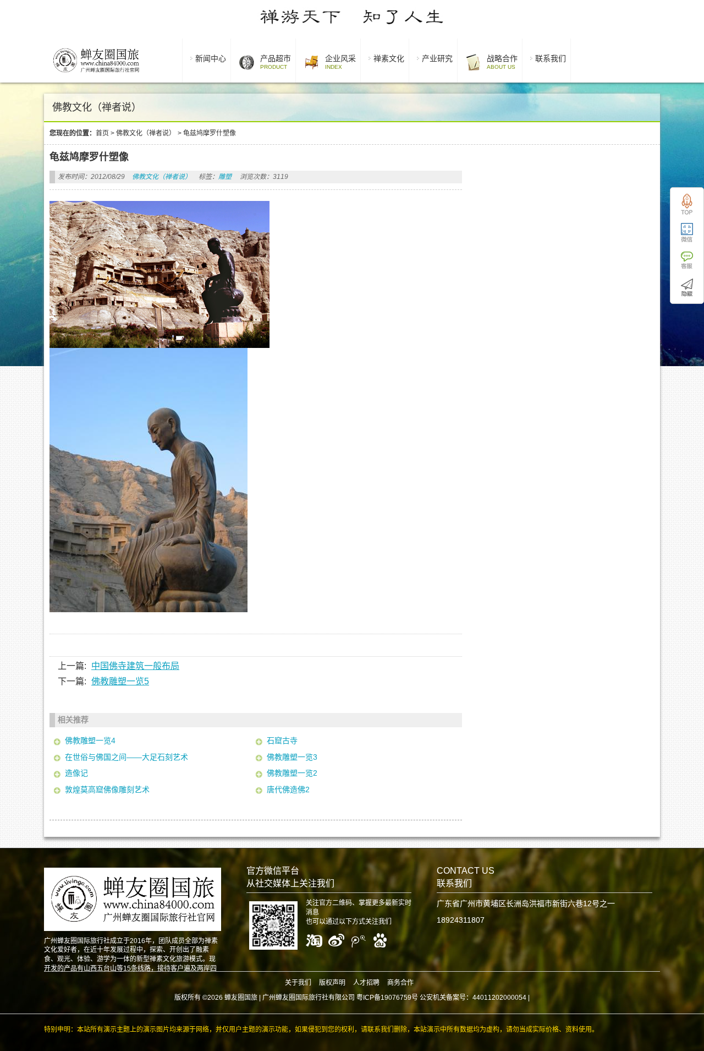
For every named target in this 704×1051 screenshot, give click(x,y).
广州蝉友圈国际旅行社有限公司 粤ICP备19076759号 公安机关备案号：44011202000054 (394, 997)
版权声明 (332, 983)
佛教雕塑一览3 (292, 757)
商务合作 (400, 983)
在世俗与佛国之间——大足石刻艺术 (126, 757)
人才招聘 (366, 983)
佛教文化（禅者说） (145, 133)
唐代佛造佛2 (288, 789)
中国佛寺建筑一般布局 (135, 666)
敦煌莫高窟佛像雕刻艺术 (107, 789)
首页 (102, 133)
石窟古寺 (282, 740)
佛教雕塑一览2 (292, 773)
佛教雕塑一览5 (120, 681)
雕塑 (225, 177)
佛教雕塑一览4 (90, 740)
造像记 (76, 773)
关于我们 (298, 983)
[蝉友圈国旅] (96, 74)
